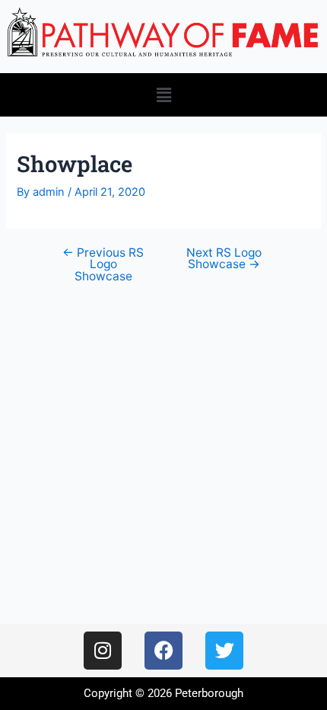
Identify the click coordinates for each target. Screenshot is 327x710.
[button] (163, 95)
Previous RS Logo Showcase (103, 265)
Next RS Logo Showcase (224, 258)
